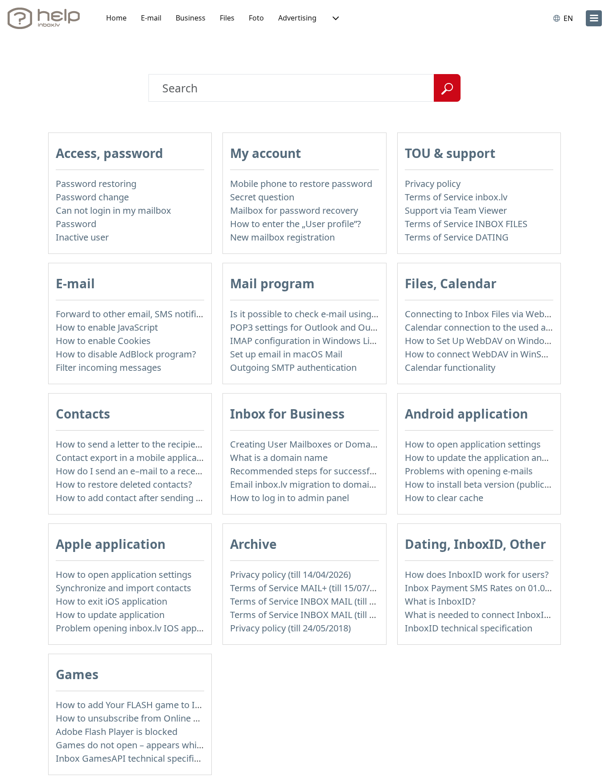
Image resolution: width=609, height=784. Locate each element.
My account (265, 153)
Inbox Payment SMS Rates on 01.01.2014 (488, 588)
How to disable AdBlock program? (126, 354)
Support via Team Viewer (456, 210)
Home (116, 18)
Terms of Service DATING (457, 237)
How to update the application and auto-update (502, 458)
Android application (466, 413)
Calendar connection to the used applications (498, 327)
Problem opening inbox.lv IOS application (141, 628)
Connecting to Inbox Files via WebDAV (483, 314)
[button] (334, 18)
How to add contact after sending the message (152, 498)
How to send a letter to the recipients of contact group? (169, 444)
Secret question (262, 197)
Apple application (110, 543)
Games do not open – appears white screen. (146, 745)
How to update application (110, 615)
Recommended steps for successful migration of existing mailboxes (370, 471)
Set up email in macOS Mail (286, 354)
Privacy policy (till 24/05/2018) (290, 628)
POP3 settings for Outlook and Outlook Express (328, 327)
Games (77, 674)
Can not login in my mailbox (113, 210)
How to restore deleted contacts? (124, 484)
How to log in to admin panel (289, 498)
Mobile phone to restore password (301, 184)
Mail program (272, 283)
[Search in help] (447, 88)
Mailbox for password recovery (294, 210)
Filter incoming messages (108, 367)
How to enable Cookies (103, 341)
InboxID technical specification (468, 628)
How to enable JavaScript (107, 327)
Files (227, 18)
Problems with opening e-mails (469, 471)
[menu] (594, 18)
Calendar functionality (450, 367)
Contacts (83, 413)
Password (76, 224)
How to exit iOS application (111, 601)
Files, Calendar (451, 283)
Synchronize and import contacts (123, 588)
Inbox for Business (287, 413)
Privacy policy (433, 184)
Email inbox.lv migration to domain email (314, 484)
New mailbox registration (282, 237)
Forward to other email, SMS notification (139, 314)
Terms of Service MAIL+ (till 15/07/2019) (311, 588)
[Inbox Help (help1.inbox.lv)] (46, 18)
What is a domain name (279, 458)
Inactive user (82, 237)
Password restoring (96, 184)
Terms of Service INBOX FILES (466, 224)
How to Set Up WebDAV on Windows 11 (486, 341)
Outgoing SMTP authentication (293, 367)
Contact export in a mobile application (134, 458)
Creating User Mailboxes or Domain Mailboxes (326, 444)
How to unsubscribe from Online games (138, 718)
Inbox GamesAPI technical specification (137, 758)
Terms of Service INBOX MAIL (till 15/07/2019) (323, 601)
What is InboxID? (440, 601)
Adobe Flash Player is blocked (116, 732)
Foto (256, 18)
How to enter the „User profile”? (295, 224)
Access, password (109, 153)
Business (191, 18)
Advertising (297, 18)
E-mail (151, 18)
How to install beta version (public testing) (491, 484)
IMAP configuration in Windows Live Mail (314, 341)
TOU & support (450, 153)
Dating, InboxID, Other (475, 543)
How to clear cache (444, 498)
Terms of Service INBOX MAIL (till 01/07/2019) (323, 615)
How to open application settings (473, 444)
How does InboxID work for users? (477, 574)
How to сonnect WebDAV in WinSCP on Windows (505, 354)
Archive (253, 543)
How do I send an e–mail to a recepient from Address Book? (179, 471)
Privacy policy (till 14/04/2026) (290, 574)
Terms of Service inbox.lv (456, 197)
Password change (92, 197)
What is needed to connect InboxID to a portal (500, 615)
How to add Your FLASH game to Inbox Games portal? (167, 705)
